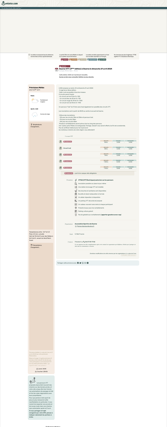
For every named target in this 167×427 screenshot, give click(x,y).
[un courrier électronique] (85, 263)
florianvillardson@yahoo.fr (85, 226)
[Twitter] (80, 263)
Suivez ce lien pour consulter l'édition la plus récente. (76, 77)
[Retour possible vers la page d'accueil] (10, 3)
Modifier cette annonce (129, 255)
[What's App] (83, 263)
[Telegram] (88, 263)
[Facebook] (78, 263)
